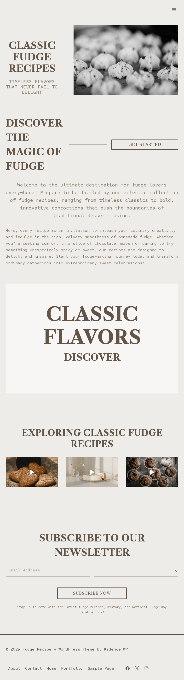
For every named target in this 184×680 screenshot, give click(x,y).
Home (51, 668)
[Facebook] (128, 668)
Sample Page (101, 668)
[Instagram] (146, 668)
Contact (33, 668)
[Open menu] (173, 9)
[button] (32, 472)
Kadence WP (116, 649)
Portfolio (72, 668)
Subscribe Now (92, 593)
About (14, 668)
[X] (137, 668)
